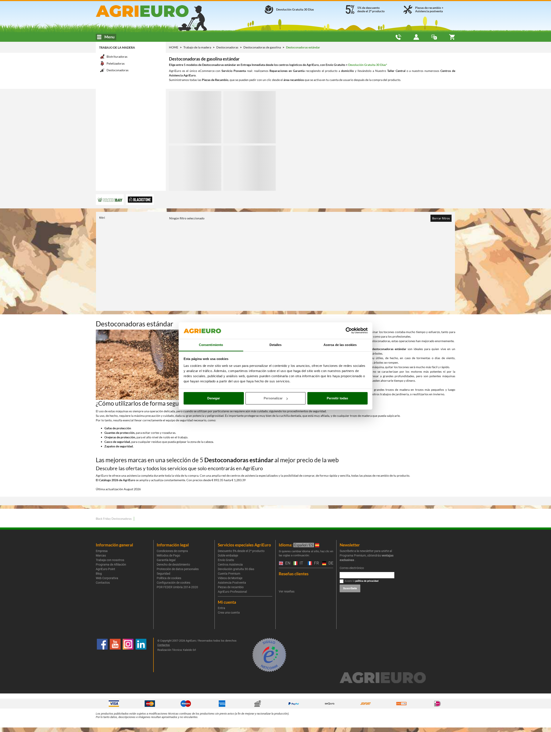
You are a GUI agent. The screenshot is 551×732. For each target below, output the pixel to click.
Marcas (101, 555)
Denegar (213, 398)
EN (287, 563)
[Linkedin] (141, 655)
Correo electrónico (352, 568)
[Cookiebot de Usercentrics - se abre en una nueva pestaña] (349, 330)
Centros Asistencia (230, 564)
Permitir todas (337, 398)
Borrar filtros (441, 218)
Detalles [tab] (275, 345)
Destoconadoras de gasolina (262, 47)
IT (301, 563)
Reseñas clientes (293, 573)
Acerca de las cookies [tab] (340, 345)
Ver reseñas (286, 591)
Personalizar (273, 398)
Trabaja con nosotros (110, 560)
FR (316, 563)
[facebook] (102, 655)
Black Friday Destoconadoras (114, 518)
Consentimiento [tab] (211, 345)
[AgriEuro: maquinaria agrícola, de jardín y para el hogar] (153, 11)
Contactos (103, 582)
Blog (99, 573)
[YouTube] (115, 655)
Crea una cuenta (229, 612)
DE (330, 563)
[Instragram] (128, 655)
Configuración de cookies (173, 582)
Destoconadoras (227, 47)
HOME (173, 47)
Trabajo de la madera (117, 47)
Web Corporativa (107, 578)
